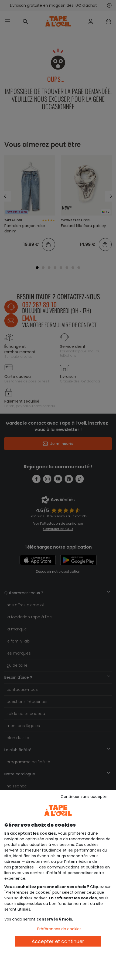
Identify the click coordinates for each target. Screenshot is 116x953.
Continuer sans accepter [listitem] (84, 796)
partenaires (23, 867)
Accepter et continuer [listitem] (58, 941)
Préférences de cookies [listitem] (59, 929)
